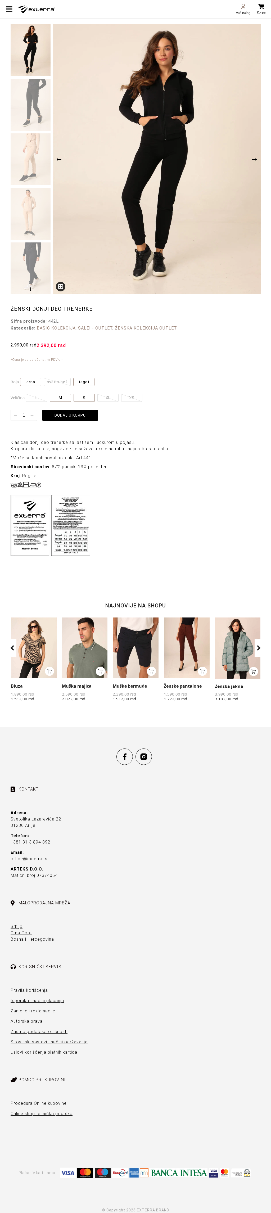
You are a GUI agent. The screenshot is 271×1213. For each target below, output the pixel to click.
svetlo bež (57, 382)
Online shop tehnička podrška (42, 1113)
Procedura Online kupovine (39, 1103)
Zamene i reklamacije (33, 1010)
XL (108, 397)
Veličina (18, 397)
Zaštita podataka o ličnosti (39, 1031)
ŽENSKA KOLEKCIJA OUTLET (146, 328)
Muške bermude (130, 686)
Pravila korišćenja (29, 990)
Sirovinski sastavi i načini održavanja (49, 1041)
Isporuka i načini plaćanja (37, 1000)
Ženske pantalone (183, 686)
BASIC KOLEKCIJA (56, 328)
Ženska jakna (229, 686)
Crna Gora (21, 932)
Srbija (16, 926)
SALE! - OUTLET (95, 328)
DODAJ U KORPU (70, 415)
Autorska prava (27, 1021)
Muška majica (77, 686)
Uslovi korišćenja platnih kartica (44, 1052)
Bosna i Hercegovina (32, 939)
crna (30, 382)
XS (131, 397)
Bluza (17, 686)
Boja (15, 381)
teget (84, 382)
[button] (12, 648)
